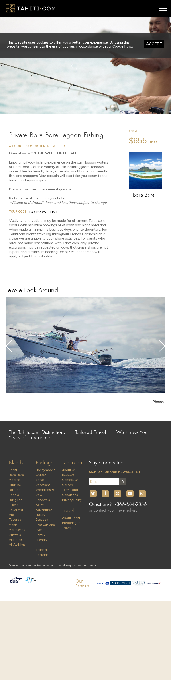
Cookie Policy (123, 46)
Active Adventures (44, 507)
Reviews (68, 475)
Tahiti (13, 470)
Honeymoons (45, 470)
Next (162, 346)
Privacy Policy (72, 500)
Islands (16, 463)
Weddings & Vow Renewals (45, 495)
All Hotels (16, 540)
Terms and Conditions (70, 492)
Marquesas (17, 530)
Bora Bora (144, 195)
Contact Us (70, 480)
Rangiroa (15, 500)
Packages (45, 463)
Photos (158, 402)
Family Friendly (41, 537)
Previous (9, 346)
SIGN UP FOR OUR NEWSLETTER (114, 472)
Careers (68, 485)
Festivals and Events (45, 527)
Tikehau (14, 505)
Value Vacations (43, 482)
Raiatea (14, 490)
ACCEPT (154, 43)
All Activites (17, 545)
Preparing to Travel (71, 525)
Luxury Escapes (42, 517)
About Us (69, 470)
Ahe (12, 515)
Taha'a (14, 495)
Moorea (14, 480)
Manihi (13, 525)
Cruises (41, 475)
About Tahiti (71, 518)
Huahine (15, 485)
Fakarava (16, 510)
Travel (68, 511)
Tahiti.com (73, 463)
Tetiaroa (15, 520)
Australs (15, 535)
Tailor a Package (42, 552)
